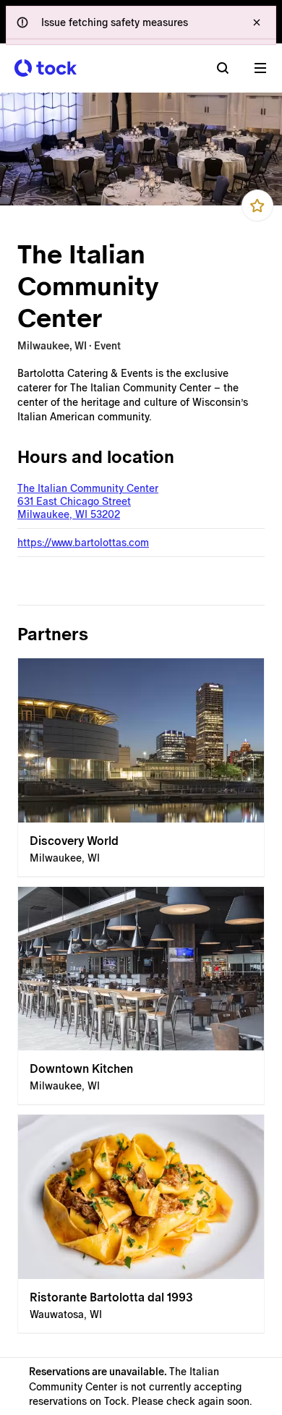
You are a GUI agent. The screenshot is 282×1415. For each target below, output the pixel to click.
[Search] (223, 68)
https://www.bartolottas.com (83, 542)
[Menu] (260, 68)
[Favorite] (257, 205)
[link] (141, 768)
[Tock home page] (45, 68)
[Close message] (257, 22)
